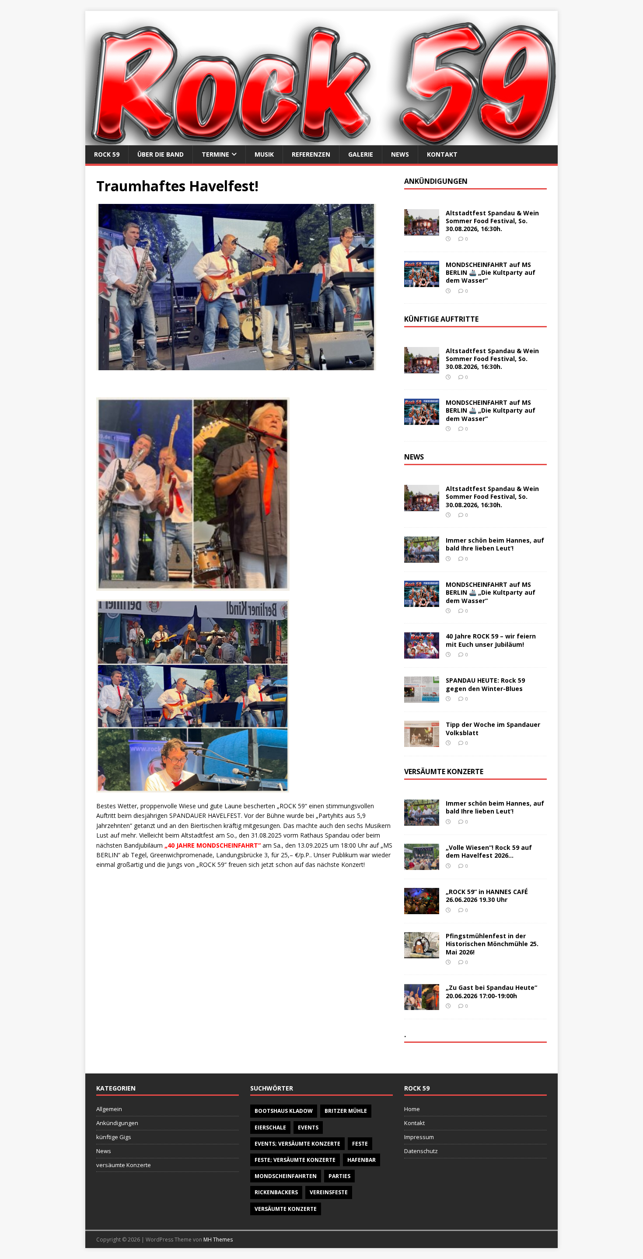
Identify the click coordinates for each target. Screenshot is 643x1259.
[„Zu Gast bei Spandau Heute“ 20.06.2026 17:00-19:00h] (421, 1005)
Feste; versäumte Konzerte (295, 1160)
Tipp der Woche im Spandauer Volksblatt (493, 728)
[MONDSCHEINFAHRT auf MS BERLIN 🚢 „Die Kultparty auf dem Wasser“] (421, 282)
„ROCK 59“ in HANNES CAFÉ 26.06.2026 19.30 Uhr (487, 895)
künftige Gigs (113, 1137)
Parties (339, 1176)
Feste (360, 1143)
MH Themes (218, 1239)
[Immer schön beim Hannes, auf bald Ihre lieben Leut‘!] (421, 558)
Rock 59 (106, 154)
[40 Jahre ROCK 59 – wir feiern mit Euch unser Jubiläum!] (421, 653)
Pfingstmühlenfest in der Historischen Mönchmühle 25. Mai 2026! (492, 944)
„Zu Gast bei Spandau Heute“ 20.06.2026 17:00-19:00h (491, 991)
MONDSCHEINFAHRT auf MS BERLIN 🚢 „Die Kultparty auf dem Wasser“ (490, 272)
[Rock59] (321, 140)
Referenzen (311, 154)
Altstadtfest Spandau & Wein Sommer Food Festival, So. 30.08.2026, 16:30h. (492, 221)
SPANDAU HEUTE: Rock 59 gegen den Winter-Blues (485, 684)
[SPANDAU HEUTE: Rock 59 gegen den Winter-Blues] (421, 698)
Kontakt (442, 154)
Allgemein (109, 1109)
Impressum (419, 1137)
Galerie (360, 154)
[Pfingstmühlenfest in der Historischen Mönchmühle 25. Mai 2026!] (421, 953)
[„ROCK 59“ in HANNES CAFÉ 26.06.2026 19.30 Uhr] (421, 909)
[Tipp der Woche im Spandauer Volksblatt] (421, 742)
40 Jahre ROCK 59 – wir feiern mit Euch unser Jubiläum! (491, 640)
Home (412, 1109)
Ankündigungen (117, 1123)
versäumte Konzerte (123, 1165)
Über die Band (160, 154)
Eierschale (270, 1127)
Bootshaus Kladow (284, 1111)
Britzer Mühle (346, 1111)
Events (308, 1127)
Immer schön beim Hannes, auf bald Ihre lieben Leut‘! (495, 544)
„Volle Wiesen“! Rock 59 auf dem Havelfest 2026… (489, 851)
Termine (215, 154)
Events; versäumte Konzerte (297, 1143)
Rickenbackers (276, 1192)
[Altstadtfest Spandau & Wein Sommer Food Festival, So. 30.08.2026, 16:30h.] (421, 230)
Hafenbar (361, 1160)
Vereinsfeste (329, 1192)
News (400, 154)
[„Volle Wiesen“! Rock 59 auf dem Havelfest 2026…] (421, 865)
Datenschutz (421, 1151)
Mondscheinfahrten (286, 1176)
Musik (264, 154)
